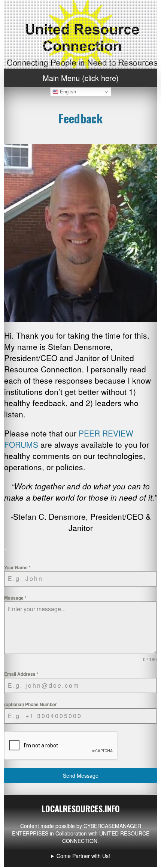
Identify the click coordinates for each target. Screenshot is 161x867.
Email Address (21, 673)
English (67, 91)
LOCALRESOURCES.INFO (81, 808)
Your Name (17, 567)
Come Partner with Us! (83, 856)
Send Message (80, 775)
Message (15, 597)
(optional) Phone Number (30, 704)
